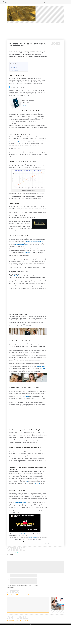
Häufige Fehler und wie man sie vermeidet (19, 68)
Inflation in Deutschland (20, 502)
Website (8, 582)
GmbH (26, 481)
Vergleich (45, 2)
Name (8, 575)
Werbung (45, 624)
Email (8, 579)
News (68, 2)
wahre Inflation (29, 504)
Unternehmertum (37, 2)
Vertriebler (16, 275)
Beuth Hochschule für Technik (21, 244)
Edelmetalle (26, 396)
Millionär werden (14, 67)
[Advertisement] (35, 31)
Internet (60, 2)
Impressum (15, 624)
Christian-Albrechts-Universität (34, 241)
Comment (9, 560)
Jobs (65, 2)
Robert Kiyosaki (26, 252)
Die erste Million (14, 64)
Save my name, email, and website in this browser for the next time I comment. (23, 585)
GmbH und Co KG (37, 483)
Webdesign (6, 624)
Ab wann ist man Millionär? (16, 66)
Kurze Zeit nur (32, 537)
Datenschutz (11, 624)
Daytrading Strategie (40, 366)
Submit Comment (10, 587)
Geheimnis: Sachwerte (15, 70)
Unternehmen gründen (14, 141)
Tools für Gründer (52, 2)
